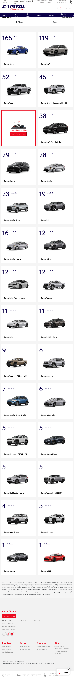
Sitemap (19, 675)
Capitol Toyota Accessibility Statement (61, 647)
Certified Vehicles (7, 652)
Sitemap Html (24, 674)
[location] (32, 1)
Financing (41, 642)
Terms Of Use (14, 674)
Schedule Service (25, 646)
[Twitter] (71, 1)
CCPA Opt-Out (45, 674)
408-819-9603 (13, 2)
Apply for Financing (43, 646)
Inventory (6, 642)
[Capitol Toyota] (18, 7)
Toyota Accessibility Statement (60, 652)
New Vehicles (6, 646)
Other (57, 642)
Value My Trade (42, 649)
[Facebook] (4, 634)
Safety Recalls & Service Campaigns (37, 674)
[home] (65, 8)
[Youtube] (71, 3)
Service (23, 642)
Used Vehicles (6, 649)
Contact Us (10, 616)
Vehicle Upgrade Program (19, 134)
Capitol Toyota (4, 674)
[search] (68, 8)
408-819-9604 (20, 1)
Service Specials (25, 649)
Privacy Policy (9, 674)
